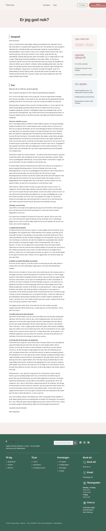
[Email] (84, 472)
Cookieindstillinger (57, 523)
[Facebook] (80, 442)
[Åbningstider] (84, 483)
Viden (55, 5)
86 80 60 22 (87, 467)
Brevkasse (46, 5)
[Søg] (75, 443)
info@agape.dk (88, 477)
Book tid (91, 462)
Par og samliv (89, 44)
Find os (91, 502)
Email (90, 472)
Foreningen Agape (89, 507)
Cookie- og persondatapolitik (44, 523)
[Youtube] (88, 442)
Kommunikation (79, 44)
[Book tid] (84, 462)
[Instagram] (84, 442)
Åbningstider (93, 482)
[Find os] (84, 503)
